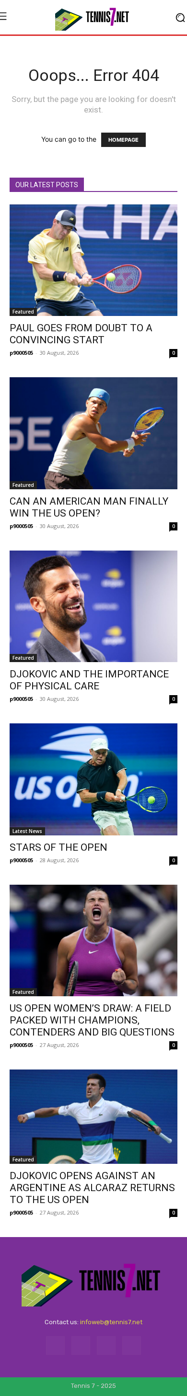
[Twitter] (106, 1345)
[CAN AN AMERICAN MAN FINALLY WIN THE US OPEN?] (93, 433)
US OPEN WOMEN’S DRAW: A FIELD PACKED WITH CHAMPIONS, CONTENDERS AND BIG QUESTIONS (92, 1020)
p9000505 (21, 352)
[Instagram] (80, 1345)
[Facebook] (55, 1345)
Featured (23, 311)
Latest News (27, 831)
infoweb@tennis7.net (111, 1322)
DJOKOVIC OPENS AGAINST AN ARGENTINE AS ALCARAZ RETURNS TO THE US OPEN (92, 1187)
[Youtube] (131, 1345)
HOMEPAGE (123, 139)
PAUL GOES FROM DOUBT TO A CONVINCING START (81, 334)
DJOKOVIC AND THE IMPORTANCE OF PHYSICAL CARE (89, 680)
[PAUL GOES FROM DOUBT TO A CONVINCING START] (93, 260)
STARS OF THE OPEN (58, 847)
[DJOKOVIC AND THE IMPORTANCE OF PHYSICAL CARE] (93, 606)
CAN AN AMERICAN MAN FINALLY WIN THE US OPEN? (89, 507)
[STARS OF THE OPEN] (93, 779)
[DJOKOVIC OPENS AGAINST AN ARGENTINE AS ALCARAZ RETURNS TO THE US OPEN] (93, 1117)
